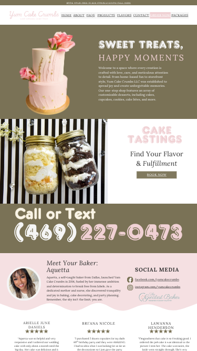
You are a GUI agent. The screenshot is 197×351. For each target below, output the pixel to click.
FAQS (91, 15)
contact (141, 15)
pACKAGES (179, 15)
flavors (124, 15)
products (106, 15)
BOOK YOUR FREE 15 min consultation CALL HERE (98, 3)
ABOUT (78, 15)
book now (157, 175)
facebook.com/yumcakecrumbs (157, 279)
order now (160, 15)
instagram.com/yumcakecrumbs (157, 286)
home (66, 15)
